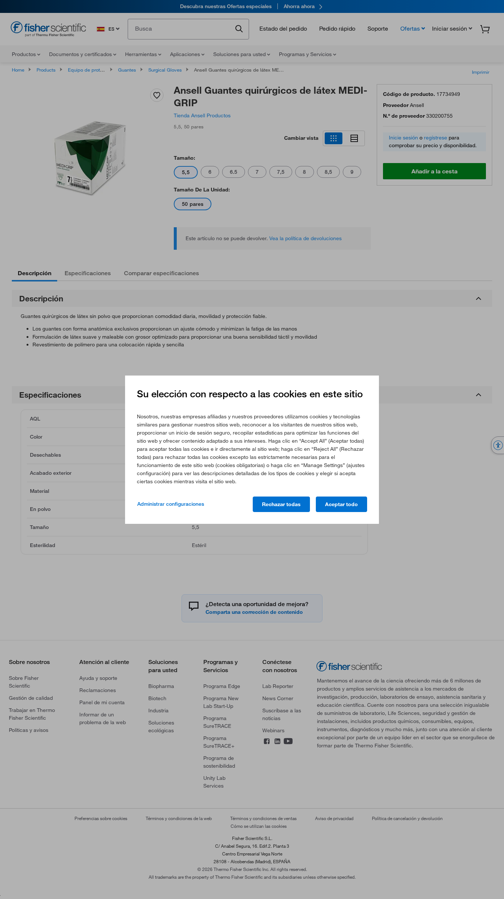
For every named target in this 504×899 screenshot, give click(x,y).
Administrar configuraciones (170, 504)
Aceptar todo (341, 504)
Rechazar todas (281, 504)
